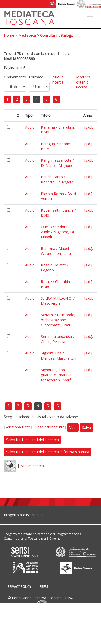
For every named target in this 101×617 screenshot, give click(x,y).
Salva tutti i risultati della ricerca (32, 439)
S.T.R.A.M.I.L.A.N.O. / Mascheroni (58, 301)
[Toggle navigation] (90, 18)
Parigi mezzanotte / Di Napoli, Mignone (57, 163)
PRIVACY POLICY (19, 586)
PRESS (44, 586)
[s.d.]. (88, 127)
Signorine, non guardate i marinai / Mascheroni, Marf (57, 374)
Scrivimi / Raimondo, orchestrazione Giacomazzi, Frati (58, 319)
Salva (86, 427)
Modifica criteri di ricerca (83, 82)
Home (9, 35)
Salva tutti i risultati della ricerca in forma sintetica (47, 451)
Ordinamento (15, 77)
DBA (39, 514)
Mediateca (27, 35)
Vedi (72, 427)
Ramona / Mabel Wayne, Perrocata (56, 251)
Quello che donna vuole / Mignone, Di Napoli (57, 231)
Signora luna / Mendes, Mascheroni (58, 356)
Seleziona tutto (17, 427)
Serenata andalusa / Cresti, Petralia (57, 339)
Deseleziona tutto (50, 427)
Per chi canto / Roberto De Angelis (57, 179)
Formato (36, 77)
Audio (30, 127)
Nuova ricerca (57, 80)
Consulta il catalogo (56, 35)
